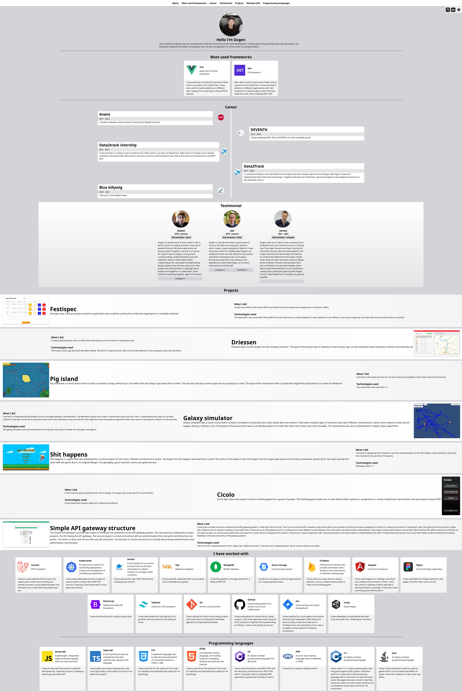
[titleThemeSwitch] (459, 10)
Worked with (253, 3)
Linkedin (179, 278)
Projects (239, 3)
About (175, 3)
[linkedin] (453, 10)
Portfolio (241, 270)
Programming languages (276, 3)
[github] (448, 10)
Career (213, 3)
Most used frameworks (194, 3)
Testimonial (226, 3)
